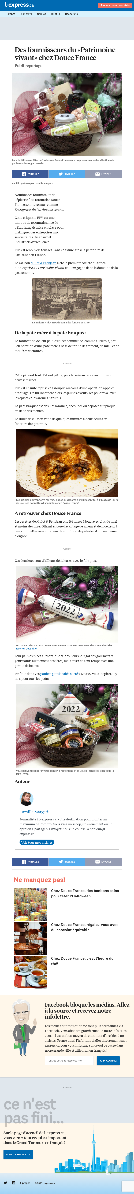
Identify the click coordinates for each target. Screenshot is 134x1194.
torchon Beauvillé (26, 648)
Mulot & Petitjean (43, 262)
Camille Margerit (35, 811)
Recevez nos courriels (115, 5)
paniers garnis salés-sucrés (59, 673)
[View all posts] (37, 842)
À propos (25, 1183)
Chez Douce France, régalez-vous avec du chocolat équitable (84, 927)
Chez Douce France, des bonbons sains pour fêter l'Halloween (85, 893)
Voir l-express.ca (18, 1154)
